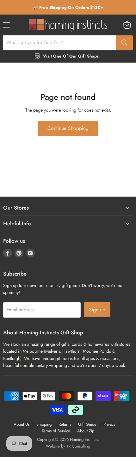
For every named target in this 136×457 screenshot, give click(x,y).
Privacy (109, 424)
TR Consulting (78, 446)
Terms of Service (56, 431)
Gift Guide (87, 424)
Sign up (97, 309)
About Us (21, 424)
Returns (65, 424)
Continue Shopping (68, 128)
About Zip (85, 431)
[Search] (124, 42)
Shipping (44, 424)
